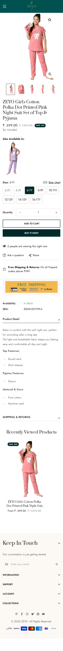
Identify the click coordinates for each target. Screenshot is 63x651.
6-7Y (29, 190)
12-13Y (9, 199)
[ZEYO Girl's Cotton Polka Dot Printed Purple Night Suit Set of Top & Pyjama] (12, 158)
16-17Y (36, 199)
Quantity (8, 212)
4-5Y (18, 190)
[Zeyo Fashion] (31, 6)
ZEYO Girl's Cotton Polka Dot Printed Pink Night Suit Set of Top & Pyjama (25, 504)
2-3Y (7, 190)
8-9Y (40, 190)
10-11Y (53, 190)
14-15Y (22, 199)
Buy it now (31, 233)
